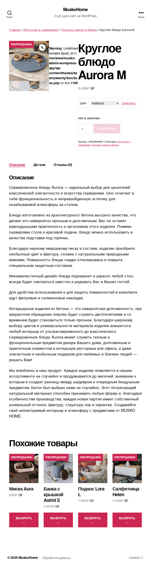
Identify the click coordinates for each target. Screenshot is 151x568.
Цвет (83, 103)
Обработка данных (56, 557)
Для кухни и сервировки (40, 30)
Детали (39, 165)
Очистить (129, 103)
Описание (17, 165)
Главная (14, 30)
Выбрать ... (24, 520)
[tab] (17, 164)
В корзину (107, 128)
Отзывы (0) (63, 165)
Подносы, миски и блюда (79, 30)
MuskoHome (75, 9)
